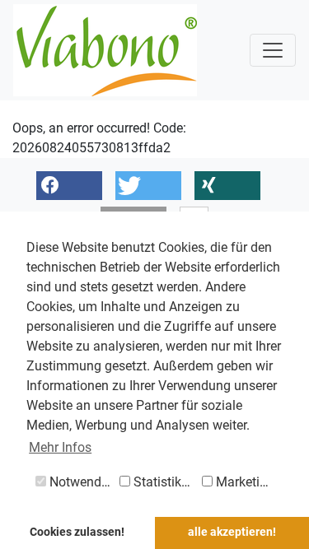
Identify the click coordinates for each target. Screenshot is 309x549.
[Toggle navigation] (273, 50)
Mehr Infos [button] (60, 447)
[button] (69, 185)
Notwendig (79, 482)
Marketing (243, 482)
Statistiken (162, 482)
